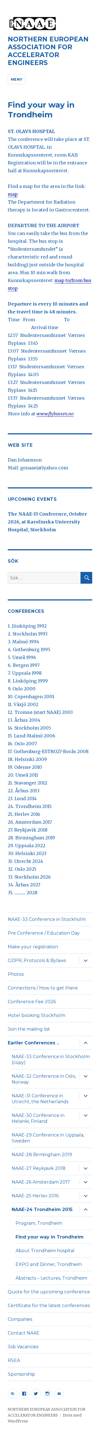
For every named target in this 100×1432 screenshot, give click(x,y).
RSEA (14, 1360)
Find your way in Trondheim (50, 1237)
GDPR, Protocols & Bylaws (37, 960)
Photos (16, 974)
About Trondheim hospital (45, 1250)
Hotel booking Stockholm (36, 1015)
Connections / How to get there (43, 988)
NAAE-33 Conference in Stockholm (47, 919)
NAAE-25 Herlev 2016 (35, 1195)
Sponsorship (21, 1374)
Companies (20, 1319)
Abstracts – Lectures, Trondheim (51, 1278)
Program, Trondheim (39, 1223)
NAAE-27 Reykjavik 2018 (39, 1168)
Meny (16, 79)
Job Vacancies (23, 1346)
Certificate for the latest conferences (49, 1305)
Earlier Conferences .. (33, 1043)
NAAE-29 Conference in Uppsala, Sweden (48, 1138)
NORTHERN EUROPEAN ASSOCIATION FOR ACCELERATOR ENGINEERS (48, 51)
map (13, 194)
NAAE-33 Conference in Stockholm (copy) (51, 1059)
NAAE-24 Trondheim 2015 (42, 1209)
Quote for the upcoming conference (49, 1291)
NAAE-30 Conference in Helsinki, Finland (38, 1118)
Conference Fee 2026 (32, 1001)
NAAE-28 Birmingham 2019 (42, 1154)
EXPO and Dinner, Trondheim (49, 1264)
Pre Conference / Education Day (44, 933)
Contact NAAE (23, 1333)
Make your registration (33, 946)
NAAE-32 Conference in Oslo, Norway (44, 1079)
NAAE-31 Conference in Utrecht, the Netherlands (40, 1098)
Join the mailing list (29, 1029)
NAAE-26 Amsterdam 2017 (41, 1182)
